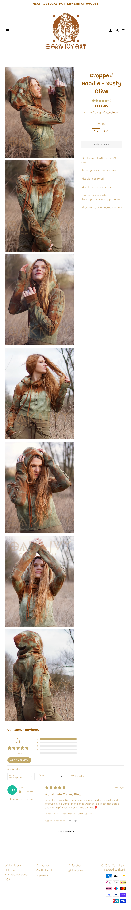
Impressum (42, 875)
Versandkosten (111, 112)
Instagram (77, 870)
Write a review (19, 760)
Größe (101, 124)
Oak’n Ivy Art (119, 865)
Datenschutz (43, 865)
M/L (106, 131)
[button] (101, 101)
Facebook (77, 865)
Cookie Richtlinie (45, 870)
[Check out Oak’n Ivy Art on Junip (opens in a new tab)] (71, 831)
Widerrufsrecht (13, 865)
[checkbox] (80, 776)
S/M (96, 131)
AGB (7, 879)
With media (77, 776)
